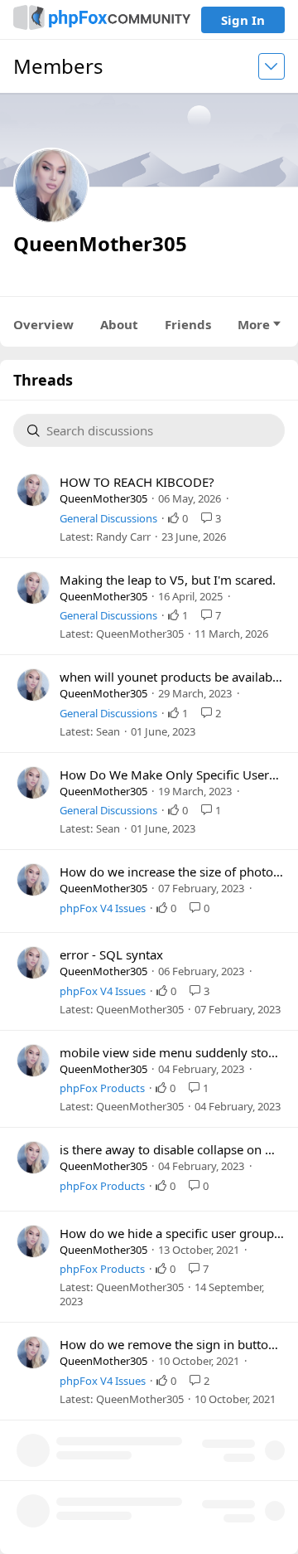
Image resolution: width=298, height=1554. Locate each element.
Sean (108, 731)
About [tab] (119, 324)
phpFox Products (102, 1088)
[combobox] (158, 431)
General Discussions (108, 518)
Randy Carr (123, 536)
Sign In (243, 20)
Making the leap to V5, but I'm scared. (168, 579)
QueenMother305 (103, 498)
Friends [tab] (188, 324)
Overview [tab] (43, 324)
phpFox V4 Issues (103, 908)
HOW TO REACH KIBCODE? (137, 481)
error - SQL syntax (111, 954)
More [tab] (254, 324)
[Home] (101, 19)
